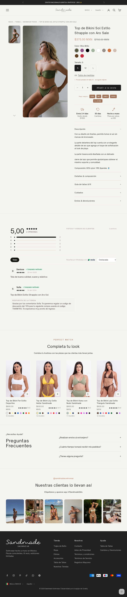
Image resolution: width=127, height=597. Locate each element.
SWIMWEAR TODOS (30, 22)
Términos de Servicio (83, 558)
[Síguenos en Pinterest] (20, 575)
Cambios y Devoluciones (110, 550)
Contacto (78, 546)
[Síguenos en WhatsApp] (33, 575)
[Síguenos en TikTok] (26, 575)
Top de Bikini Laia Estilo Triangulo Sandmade (107, 402)
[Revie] (91, 260)
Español (98, 10)
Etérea (56, 554)
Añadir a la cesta (106, 88)
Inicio (10, 22)
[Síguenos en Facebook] (7, 575)
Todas (15, 260)
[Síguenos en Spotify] (39, 575)
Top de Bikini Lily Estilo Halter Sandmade (46, 402)
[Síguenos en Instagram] (13, 575)
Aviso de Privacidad (82, 550)
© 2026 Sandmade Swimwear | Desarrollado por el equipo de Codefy (63, 589)
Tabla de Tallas (60, 562)
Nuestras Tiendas (61, 567)
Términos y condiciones (84, 554)
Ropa (56, 550)
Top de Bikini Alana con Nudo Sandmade (76, 402)
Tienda (18, 22)
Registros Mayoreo (82, 562)
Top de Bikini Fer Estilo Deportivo (16, 402)
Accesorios (58, 558)
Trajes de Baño (60, 546)
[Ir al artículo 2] (14, 34)
